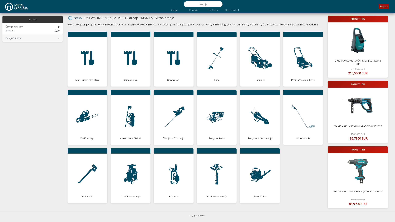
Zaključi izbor (33, 38)
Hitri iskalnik (232, 10)
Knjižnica (213, 10)
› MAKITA (146, 18)
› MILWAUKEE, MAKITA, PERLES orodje (111, 18)
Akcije (174, 10)
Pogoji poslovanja (197, 215)
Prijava (384, 6)
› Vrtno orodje (164, 18)
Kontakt (193, 10)
